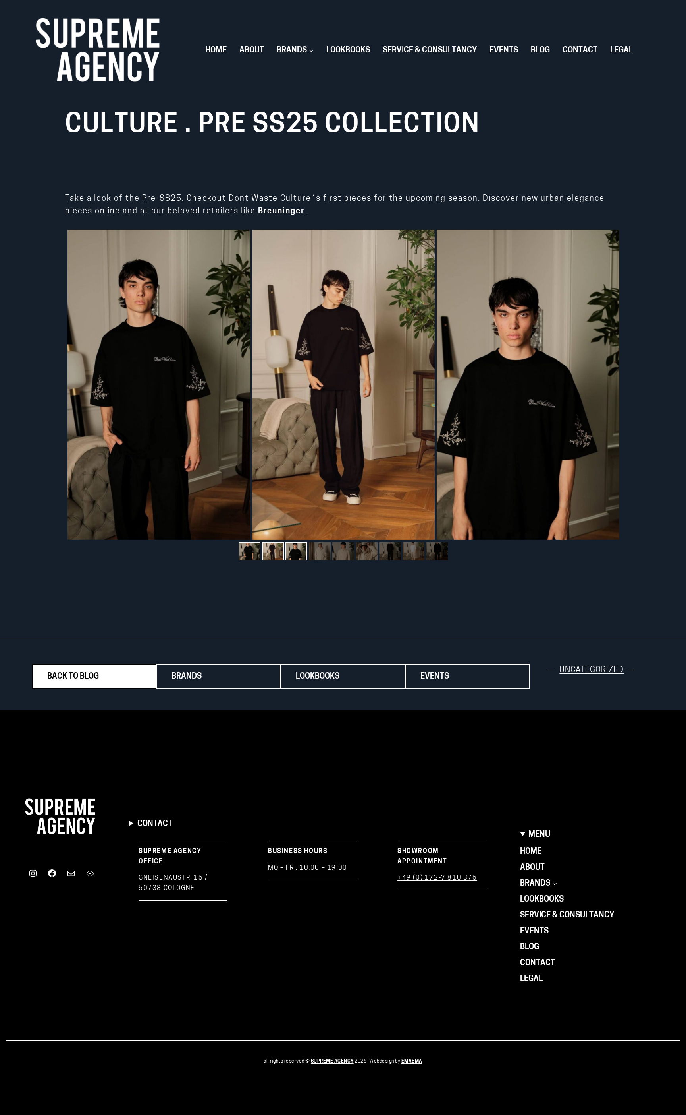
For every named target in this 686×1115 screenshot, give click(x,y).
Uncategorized (591, 670)
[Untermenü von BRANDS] (554, 883)
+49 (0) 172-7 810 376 (437, 878)
